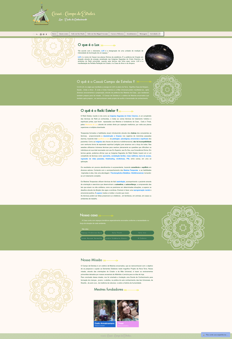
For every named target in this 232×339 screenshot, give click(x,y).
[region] (105, 315)
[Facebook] (46, 34)
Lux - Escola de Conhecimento (72, 20)
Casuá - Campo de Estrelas (73, 14)
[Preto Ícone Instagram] (43, 34)
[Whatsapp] (41, 34)
